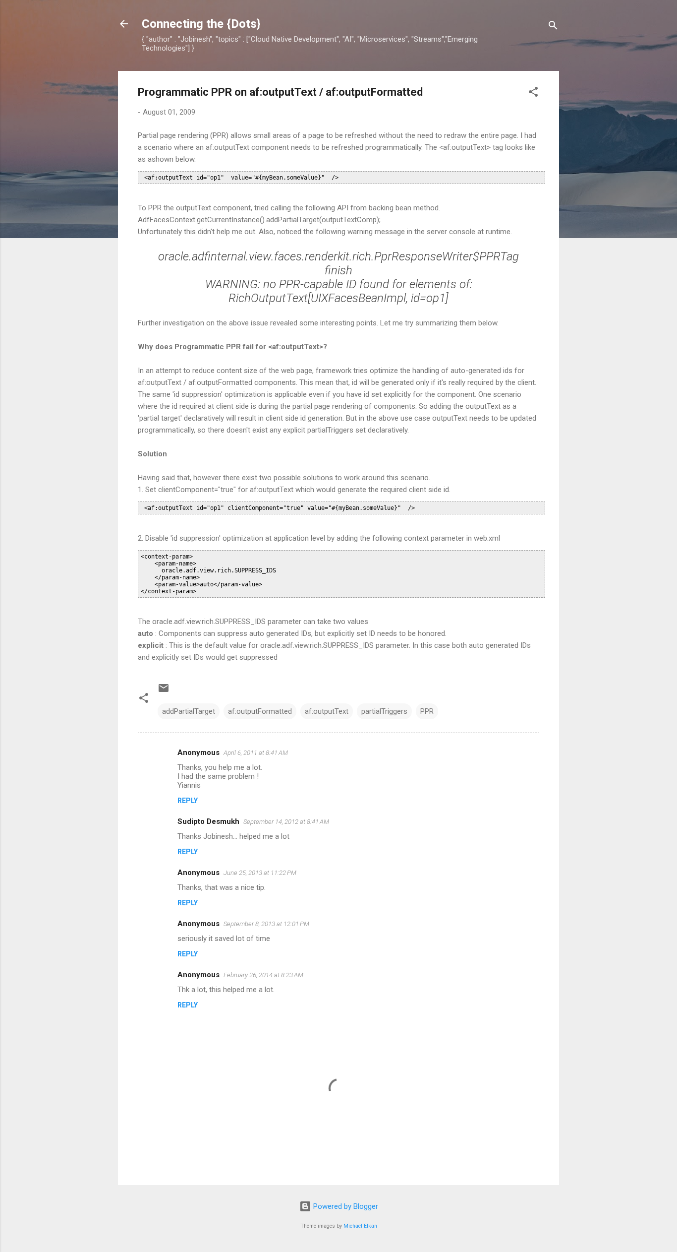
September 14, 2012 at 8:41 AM (286, 821)
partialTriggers (384, 711)
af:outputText (326, 711)
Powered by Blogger (344, 1206)
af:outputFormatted (260, 711)
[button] (533, 93)
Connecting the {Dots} (201, 24)
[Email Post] (163, 691)
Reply (187, 801)
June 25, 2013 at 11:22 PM (260, 872)
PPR (427, 711)
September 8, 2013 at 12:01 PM (266, 924)
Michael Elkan (360, 1226)
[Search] (553, 27)
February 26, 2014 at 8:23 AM (263, 975)
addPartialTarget (188, 711)
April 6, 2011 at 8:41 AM (256, 752)
